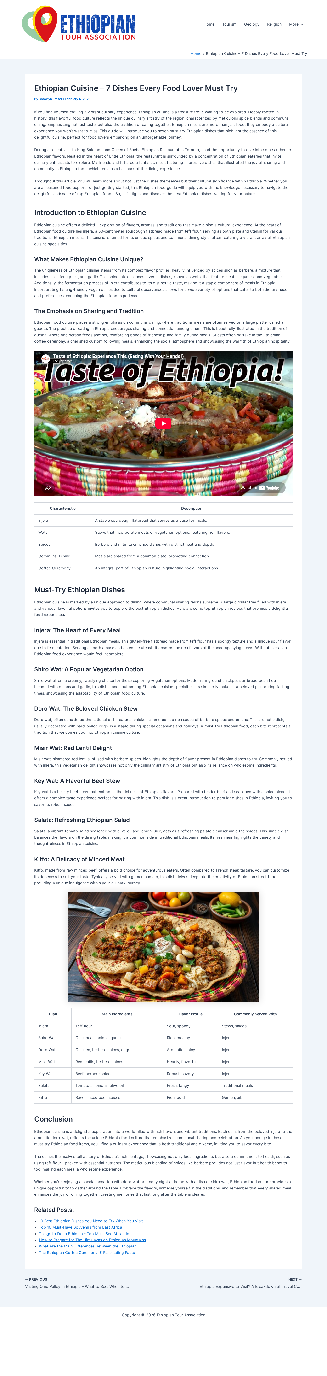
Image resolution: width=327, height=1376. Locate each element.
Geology (251, 24)
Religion (274, 24)
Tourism (229, 24)
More (294, 24)
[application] (301, 24)
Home (209, 24)
